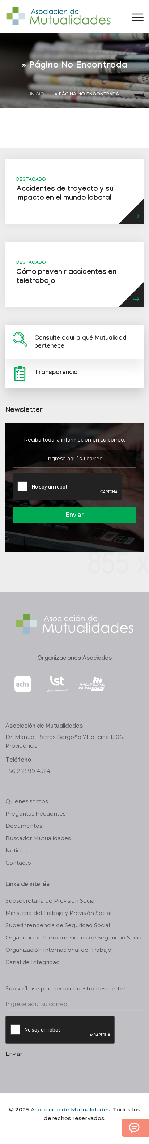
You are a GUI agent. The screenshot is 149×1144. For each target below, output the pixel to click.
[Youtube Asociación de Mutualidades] (81, 1130)
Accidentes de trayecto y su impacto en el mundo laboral (65, 194)
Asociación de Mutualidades (70, 1109)
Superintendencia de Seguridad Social (57, 925)
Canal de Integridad (32, 962)
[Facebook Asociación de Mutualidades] (67, 1130)
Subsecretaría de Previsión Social (50, 900)
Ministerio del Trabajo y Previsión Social (58, 912)
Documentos (23, 825)
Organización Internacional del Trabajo (58, 949)
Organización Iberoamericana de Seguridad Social (74, 937)
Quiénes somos (26, 801)
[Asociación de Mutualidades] (58, 15)
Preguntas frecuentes (35, 813)
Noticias (16, 850)
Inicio (37, 94)
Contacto (18, 862)
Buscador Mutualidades (38, 838)
